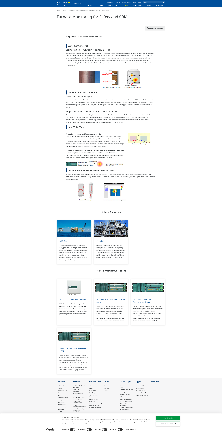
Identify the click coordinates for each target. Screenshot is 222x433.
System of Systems (125, 394)
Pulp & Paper (61, 409)
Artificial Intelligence (125, 401)
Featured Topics (137, 5)
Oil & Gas (63, 241)
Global (139, 2)
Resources (71, 10)
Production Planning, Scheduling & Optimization (78, 410)
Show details (130, 429)
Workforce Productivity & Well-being (79, 386)
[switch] (89, 429)
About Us (117, 2)
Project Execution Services (93, 396)
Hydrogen (60, 400)
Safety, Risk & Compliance (76, 390)
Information (92, 386)
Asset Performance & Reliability (78, 394)
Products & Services (113, 5)
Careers (124, 2)
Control (91, 388)
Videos (106, 390)
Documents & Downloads (111, 386)
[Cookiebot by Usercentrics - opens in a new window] (50, 429)
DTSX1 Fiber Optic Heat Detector (72, 300)
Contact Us (159, 5)
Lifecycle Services (93, 399)
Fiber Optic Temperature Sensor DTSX (72, 349)
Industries (89, 5)
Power (59, 395)
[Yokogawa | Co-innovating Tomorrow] (64, 3)
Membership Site (131, 2)
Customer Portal (140, 393)
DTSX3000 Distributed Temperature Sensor (142, 301)
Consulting (92, 393)
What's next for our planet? (125, 386)
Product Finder (139, 390)
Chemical (100, 241)
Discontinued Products (95, 407)
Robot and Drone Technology (124, 404)
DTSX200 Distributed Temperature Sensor (110, 301)
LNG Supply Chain (62, 390)
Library (126, 5)
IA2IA (121, 397)
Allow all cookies (168, 418)
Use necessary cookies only (168, 423)
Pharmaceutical (62, 404)
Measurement (92, 390)
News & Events (110, 2)
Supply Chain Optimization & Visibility (79, 405)
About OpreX (123, 392)
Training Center (140, 388)
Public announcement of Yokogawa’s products (95, 404)
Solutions (100, 5)
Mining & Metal (61, 402)
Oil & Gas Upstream (63, 386)
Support (149, 5)
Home (58, 10)
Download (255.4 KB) (156, 28)
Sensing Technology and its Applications (126, 408)
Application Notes (80, 10)
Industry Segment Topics (126, 389)
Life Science (92, 401)
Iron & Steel (61, 412)
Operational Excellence (79, 397)
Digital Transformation (126, 399)
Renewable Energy (63, 397)
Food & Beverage (62, 407)
